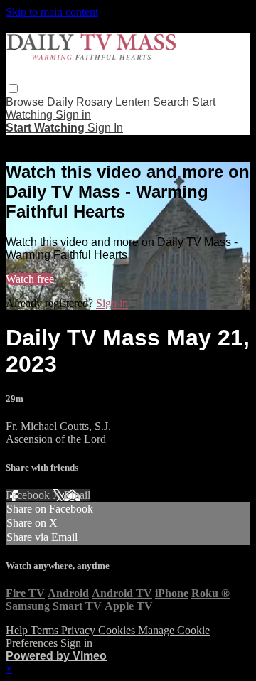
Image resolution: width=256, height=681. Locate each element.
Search (172, 102)
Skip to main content (52, 12)
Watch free (30, 279)
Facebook (29, 495)
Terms (46, 630)
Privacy (79, 630)
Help (18, 630)
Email (77, 495)
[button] (13, 88)
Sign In (105, 128)
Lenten (134, 102)
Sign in (73, 115)
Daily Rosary (81, 102)
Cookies (118, 630)
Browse (26, 102)
